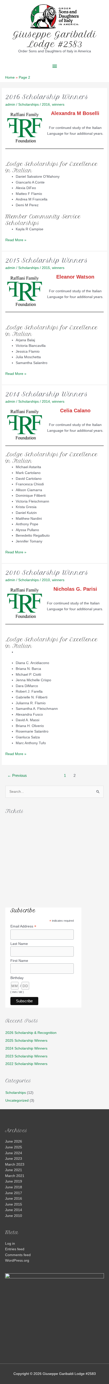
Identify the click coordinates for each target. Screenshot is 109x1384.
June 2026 (13, 1141)
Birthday (17, 978)
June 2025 (13, 1147)
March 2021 (14, 1176)
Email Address (23, 926)
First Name (19, 961)
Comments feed (18, 1255)
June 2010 (13, 1216)
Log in (10, 1243)
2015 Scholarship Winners (46, 260)
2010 (46, 580)
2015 (46, 268)
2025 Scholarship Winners (26, 1040)
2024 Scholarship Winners (26, 1048)
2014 (46, 401)
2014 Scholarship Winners (46, 394)
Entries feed (14, 1249)
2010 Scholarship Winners (46, 572)
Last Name (19, 944)
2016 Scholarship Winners (46, 97)
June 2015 (13, 1204)
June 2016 (13, 1198)
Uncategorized (17, 1100)
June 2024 (13, 1153)
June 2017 (13, 1193)
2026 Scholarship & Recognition (31, 1033)
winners (58, 104)
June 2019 (13, 1181)
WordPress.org (17, 1260)
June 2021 (13, 1170)
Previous (17, 776)
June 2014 (13, 1210)
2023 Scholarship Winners (26, 1056)
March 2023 (14, 1164)
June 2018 (13, 1187)
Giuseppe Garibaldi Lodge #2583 (54, 39)
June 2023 (13, 1159)
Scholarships (28, 104)
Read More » (15, 240)
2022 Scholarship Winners (26, 1064)
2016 (46, 104)
